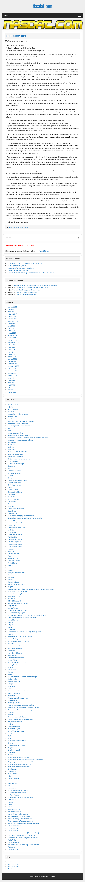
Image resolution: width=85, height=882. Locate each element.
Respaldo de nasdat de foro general (20, 764)
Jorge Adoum (12, 606)
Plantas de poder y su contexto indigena (21, 710)
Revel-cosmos (12, 769)
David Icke (11, 497)
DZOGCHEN (12, 520)
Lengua (10, 622)
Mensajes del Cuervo (15, 653)
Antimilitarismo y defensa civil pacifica (21, 421)
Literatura (11, 629)
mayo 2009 (11, 328)
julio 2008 (11, 347)
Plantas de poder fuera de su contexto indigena (23, 707)
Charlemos (11, 466)
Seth (9, 785)
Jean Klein (11, 598)
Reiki (9, 738)
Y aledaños (11, 847)
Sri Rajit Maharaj (13, 795)
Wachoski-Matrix (14, 842)
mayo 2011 (11, 312)
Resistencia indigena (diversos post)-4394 (30, 290)
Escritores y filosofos (15, 535)
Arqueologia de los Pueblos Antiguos (20, 426)
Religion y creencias (14, 750)
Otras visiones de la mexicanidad (19, 691)
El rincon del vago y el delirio (17, 527)
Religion (10, 748)
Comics (10, 478)
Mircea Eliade (12, 660)
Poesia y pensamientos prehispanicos (20, 719)
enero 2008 (12, 361)
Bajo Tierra (11, 445)
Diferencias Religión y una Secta (19, 270)
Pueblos (10, 724)
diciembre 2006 (13, 371)
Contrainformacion (14, 485)
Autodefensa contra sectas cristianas (20, 440)
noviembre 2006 (13, 373)
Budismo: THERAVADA (15, 454)
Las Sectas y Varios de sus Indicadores (21, 268)
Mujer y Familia (13, 665)
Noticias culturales (14, 681)
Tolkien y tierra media (15, 826)
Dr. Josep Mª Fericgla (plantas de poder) (21, 516)
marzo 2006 (12, 387)
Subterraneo (12, 800)
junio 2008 (11, 349)
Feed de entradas (13, 864)
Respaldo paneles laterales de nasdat (20, 762)
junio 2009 (11, 326)
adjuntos (11, 407)
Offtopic (10, 684)
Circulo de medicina (14, 473)
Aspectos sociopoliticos (16, 433)
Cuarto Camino (13, 490)
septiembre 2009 (13, 321)
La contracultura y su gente (17, 613)
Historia (10, 580)
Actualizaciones (13, 404)
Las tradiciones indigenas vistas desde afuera (23, 617)
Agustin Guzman (13, 409)
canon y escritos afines (15, 457)
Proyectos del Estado (15, 722)
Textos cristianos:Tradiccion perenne (20, 821)
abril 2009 (11, 330)
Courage (52, 876)
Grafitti (10, 570)
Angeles (10, 419)
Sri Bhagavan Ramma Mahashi (18, 790)
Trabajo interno (13, 828)
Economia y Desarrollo (15, 523)
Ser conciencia (12, 783)
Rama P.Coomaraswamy (16, 731)
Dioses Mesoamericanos (16, 509)
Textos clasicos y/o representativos (20, 819)
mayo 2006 (11, 383)
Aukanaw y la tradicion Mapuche (19, 435)
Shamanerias (12, 788)
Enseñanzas (12, 532)
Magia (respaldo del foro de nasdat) (20, 636)
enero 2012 (12, 309)
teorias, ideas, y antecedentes (18, 814)
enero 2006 (12, 392)
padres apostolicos (14, 693)
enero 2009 (12, 338)
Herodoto (11, 575)
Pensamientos (12, 700)
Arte (9, 428)
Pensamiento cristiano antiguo (18, 698)
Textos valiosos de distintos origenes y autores (23, 823)
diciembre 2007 (13, 364)
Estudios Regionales (14, 542)
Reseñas (10, 755)
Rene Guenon (12, 752)
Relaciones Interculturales (17, 740)
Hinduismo (11, 577)
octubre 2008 (12, 345)
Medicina (11, 643)
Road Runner (12, 774)
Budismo (11, 447)
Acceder (10, 862)
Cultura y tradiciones (15, 492)
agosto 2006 (12, 378)
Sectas (10, 781)
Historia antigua (13, 582)
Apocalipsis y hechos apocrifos (18, 423)
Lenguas (10, 624)
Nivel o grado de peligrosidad (17, 266)
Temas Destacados (14, 809)
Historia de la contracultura (17, 584)
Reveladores (12, 771)
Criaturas (11, 487)
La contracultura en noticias (17, 610)
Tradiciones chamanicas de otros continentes (23, 835)
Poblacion (11, 712)
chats (9, 468)
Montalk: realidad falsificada (17, 662)
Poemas (10, 714)
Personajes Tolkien (14, 703)
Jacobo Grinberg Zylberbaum (17, 594)
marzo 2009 (12, 333)
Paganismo (11, 695)
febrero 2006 (12, 390)
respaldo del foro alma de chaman (19, 766)
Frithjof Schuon (13, 563)
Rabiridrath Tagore (14, 729)
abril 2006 (11, 385)
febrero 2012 (12, 307)
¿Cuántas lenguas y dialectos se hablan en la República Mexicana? (36, 285)
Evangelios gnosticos (15, 546)
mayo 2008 (11, 352)
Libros (10, 627)
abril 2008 (11, 354)
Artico (10, 430)
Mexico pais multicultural (16, 658)
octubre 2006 (12, 375)
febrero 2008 (12, 359)
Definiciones (12, 501)
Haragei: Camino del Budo (16, 572)
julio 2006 (11, 380)
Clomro (10, 475)
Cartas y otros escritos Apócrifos (19, 459)
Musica (10, 667)
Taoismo (10, 807)
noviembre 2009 (13, 319)
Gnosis (10, 568)
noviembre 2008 (13, 342)
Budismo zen (12, 449)
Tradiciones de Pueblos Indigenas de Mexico (23, 838)
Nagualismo (12, 669)
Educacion (11, 525)
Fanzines (11, 549)
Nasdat (10, 674)
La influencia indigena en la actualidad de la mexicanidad (27, 615)
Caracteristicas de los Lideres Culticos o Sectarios (25, 263)
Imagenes (11, 587)
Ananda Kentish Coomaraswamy (19, 414)
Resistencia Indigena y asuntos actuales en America (25, 759)
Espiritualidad (12, 537)
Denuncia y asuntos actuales (17, 504)
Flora (9, 556)
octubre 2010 (12, 314)
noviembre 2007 (13, 366)
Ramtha (10, 733)
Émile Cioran (12, 530)
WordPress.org (13, 869)
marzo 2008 (12, 357)
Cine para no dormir (14, 471)
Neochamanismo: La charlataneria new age (22, 677)
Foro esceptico (13, 558)
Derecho (10, 506)
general (10, 565)
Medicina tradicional (15, 648)
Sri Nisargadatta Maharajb (17, 793)
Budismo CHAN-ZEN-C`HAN (17, 452)
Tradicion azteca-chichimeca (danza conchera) (23, 833)
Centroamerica (13, 461)
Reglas (10, 736)
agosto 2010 (12, 316)
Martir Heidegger (14, 639)
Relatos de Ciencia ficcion (16, 745)
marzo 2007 (12, 368)
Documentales (13, 513)
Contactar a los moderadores (17, 480)
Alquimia (11, 411)
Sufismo (10, 802)
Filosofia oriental (13, 553)
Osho (9, 688)
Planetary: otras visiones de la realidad (21, 705)
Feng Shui (11, 551)
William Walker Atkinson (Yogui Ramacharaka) (23, 845)
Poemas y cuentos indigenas (17, 717)
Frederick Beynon (14, 561)
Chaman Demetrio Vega (16, 464)
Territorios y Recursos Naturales (19, 816)
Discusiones (12, 511)
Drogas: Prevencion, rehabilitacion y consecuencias (25, 518)
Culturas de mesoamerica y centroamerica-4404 (32, 287)
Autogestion (12, 442)
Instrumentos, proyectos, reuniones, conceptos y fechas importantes (31, 589)
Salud (9, 776)
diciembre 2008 (13, 340)
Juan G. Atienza (13, 608)
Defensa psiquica (13, 499)
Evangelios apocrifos (15, 544)
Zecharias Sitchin (13, 849)
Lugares (10, 634)
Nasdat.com (42, 6)
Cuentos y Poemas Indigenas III (26, 292)
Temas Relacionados (14, 811)
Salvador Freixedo (14, 778)
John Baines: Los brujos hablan (18, 603)
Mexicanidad (12, 655)
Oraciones (11, 686)
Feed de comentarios (15, 866)
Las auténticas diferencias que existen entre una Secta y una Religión (31, 273)
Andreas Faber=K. (14, 416)
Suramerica (11, 804)
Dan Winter (12, 494)
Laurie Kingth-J (13, 620)
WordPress (44, 876)
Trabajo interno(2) (14, 830)
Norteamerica (12, 679)
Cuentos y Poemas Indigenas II (26, 294)
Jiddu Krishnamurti (14, 601)
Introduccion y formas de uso (17, 591)
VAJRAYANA (12, 840)
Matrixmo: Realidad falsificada (18, 227)
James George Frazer (15, 596)
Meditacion (11, 651)
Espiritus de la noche (15, 539)
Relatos (10, 743)
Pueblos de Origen (14, 726)
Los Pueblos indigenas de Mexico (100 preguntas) (24, 632)
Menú (6, 16)
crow (25, 41)
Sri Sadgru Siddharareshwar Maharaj (20, 797)
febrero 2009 (12, 335)
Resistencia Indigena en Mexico (18, 757)
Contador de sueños (14, 482)
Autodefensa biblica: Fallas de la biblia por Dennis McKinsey (28, 438)
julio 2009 (11, 323)
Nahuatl (10, 672)
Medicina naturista (14, 646)
